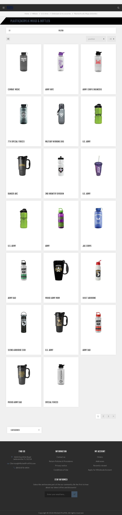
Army (47, 246)
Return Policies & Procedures (61, 461)
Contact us (61, 457)
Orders (100, 457)
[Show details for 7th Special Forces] (23, 113)
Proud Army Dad (15, 402)
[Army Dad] (23, 270)
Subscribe (74, 494)
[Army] (61, 218)
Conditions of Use (61, 470)
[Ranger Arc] (23, 166)
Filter (61, 30)
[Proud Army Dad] (23, 374)
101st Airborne (89, 298)
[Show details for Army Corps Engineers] (98, 61)
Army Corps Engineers (92, 89)
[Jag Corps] (98, 218)
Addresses (100, 461)
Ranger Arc (13, 193)
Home (27, 14)
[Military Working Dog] (61, 113)
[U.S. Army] (98, 113)
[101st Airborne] (98, 270)
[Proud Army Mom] (61, 270)
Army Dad (12, 298)
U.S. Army (87, 141)
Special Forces (51, 402)
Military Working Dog (54, 141)
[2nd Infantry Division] (61, 166)
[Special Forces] (61, 374)
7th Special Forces (16, 141)
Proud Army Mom (52, 298)
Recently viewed (100, 465)
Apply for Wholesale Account (100, 470)
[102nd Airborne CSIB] (23, 322)
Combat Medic (14, 89)
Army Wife (49, 89)
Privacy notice (61, 465)
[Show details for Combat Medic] (23, 61)
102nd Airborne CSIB (17, 350)
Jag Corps (87, 246)
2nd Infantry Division (54, 193)
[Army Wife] (61, 61)
